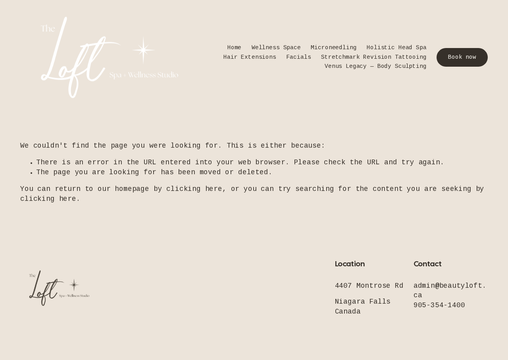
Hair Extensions (249, 57)
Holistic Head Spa (397, 48)
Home (234, 48)
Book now (462, 57)
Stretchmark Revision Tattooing (374, 57)
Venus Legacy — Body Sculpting (376, 66)
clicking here (194, 189)
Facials (298, 57)
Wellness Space (276, 48)
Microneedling (333, 48)
